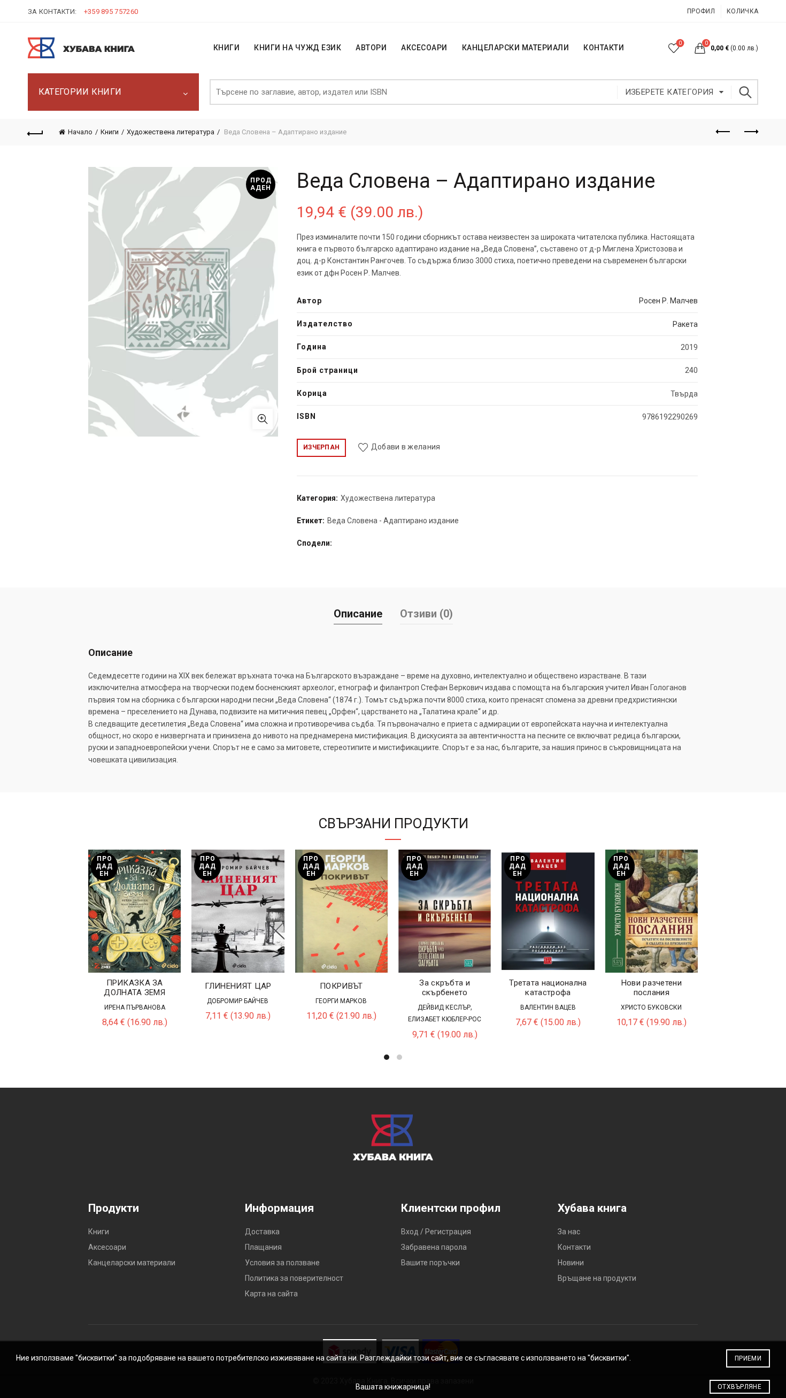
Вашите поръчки (430, 1262)
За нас (569, 1231)
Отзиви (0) (426, 613)
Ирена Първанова (134, 1007)
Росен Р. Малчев (668, 300)
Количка (742, 11)
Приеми (748, 1358)
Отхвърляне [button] (739, 1387)
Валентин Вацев (548, 1007)
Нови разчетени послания (651, 987)
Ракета (685, 324)
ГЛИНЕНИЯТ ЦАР (238, 986)
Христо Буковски (651, 1007)
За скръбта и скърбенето (444, 987)
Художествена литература (170, 132)
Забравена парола (434, 1247)
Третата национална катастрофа (548, 987)
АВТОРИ (371, 47)
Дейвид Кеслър (444, 1007)
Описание (358, 613)
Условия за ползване (282, 1262)
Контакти (574, 1247)
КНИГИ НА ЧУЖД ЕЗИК (297, 47)
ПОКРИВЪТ (341, 986)
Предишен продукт (723, 132)
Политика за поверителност (294, 1278)
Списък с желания (680, 43)
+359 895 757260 (111, 11)
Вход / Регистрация (436, 1231)
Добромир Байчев (237, 1001)
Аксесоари (424, 47)
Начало (80, 132)
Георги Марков (341, 1001)
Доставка (262, 1231)
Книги (110, 132)
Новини (571, 1262)
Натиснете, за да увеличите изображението (262, 419)
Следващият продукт (750, 132)
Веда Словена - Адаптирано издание (393, 520)
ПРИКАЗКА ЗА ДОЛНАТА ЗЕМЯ (134, 987)
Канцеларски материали (515, 47)
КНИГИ (226, 47)
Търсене (744, 92)
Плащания (263, 1247)
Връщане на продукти (597, 1278)
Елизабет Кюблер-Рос (444, 1019)
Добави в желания (405, 446)
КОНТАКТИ (603, 47)
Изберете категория (669, 92)
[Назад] (35, 132)
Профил (701, 11)
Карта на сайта (271, 1293)
